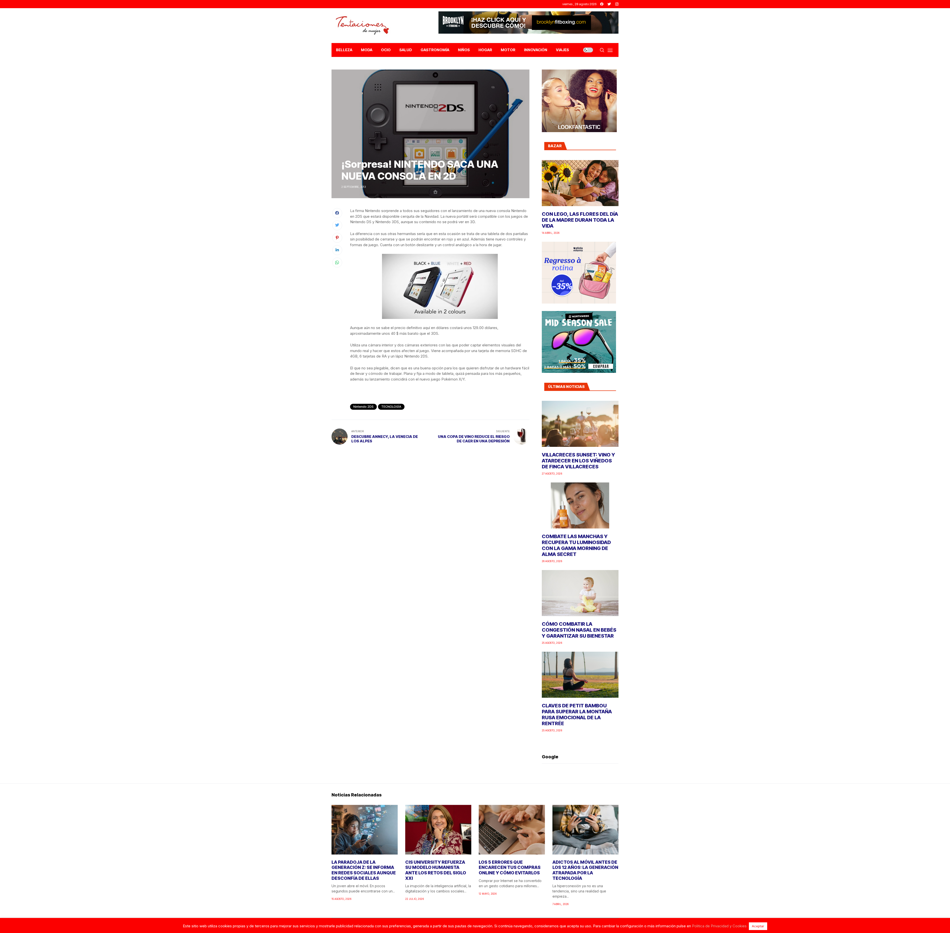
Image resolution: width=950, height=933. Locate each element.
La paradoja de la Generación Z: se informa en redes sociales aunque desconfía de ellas (364, 870)
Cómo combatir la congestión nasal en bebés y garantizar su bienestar (579, 630)
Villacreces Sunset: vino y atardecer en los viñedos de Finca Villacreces (578, 461)
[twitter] (609, 4)
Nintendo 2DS (363, 406)
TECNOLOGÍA (391, 406)
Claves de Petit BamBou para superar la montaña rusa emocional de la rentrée (577, 714)
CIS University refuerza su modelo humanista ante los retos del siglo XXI (435, 870)
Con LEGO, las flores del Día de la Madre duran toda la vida (580, 220)
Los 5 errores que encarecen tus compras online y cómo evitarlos (510, 867)
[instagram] (616, 4)
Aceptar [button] (758, 926)
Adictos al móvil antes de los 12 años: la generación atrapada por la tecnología (585, 870)
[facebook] (601, 4)
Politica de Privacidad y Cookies (719, 926)
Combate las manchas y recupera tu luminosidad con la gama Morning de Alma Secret (576, 545)
